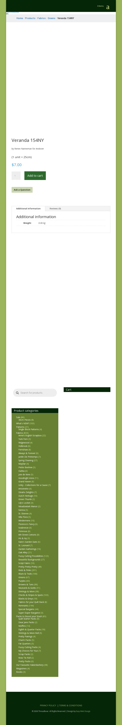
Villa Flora (23, 517)
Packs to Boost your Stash (29, 616)
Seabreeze (23, 527)
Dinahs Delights (26, 492)
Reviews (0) (55, 208)
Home (20, 18)
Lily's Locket (24, 502)
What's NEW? (22, 423)
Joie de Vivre (24, 474)
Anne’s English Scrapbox (30, 435)
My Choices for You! (28, 650)
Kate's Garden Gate (27, 541)
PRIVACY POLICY (48, 705)
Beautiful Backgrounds (29, 559)
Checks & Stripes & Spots (30, 595)
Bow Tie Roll (24, 657)
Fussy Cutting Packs (28, 647)
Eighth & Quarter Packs (29, 629)
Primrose (22, 531)
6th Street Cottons (27, 534)
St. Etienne (23, 513)
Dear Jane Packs (26, 622)
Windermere (24, 520)
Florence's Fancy (26, 524)
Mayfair (22, 463)
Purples (22, 580)
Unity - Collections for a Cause (33, 485)
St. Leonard (23, 545)
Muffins (22, 625)
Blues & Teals (25, 573)
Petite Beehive (25, 467)
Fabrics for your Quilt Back (31, 602)
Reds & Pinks (24, 570)
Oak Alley (22, 552)
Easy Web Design (83, 711)
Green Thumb (25, 499)
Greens (21, 577)
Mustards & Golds (27, 587)
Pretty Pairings (25, 636)
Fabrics (19, 432)
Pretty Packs (24, 661)
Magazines (21, 668)
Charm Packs (24, 640)
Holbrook (22, 446)
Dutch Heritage (25, 495)
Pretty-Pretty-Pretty (27, 566)
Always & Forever (26, 453)
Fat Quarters (24, 643)
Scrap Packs (24, 654)
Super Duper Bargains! (29, 612)
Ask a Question (22, 189)
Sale (18, 417)
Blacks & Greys (25, 598)
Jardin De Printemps (28, 456)
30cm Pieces (24, 419)
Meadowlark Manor (27, 506)
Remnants (23, 605)
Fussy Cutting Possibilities (30, 556)
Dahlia (21, 470)
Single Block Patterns (28, 429)
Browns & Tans (25, 584)
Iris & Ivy (22, 538)
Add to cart (35, 176)
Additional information (28, 208)
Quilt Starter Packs (27, 618)
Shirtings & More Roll (28, 633)
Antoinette (23, 488)
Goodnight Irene (26, 478)
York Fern (23, 439)
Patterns (20, 427)
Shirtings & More (26, 591)
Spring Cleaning (25, 460)
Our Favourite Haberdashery (29, 664)
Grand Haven (24, 481)
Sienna (21, 510)
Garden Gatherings (27, 549)
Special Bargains (26, 609)
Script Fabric (24, 563)
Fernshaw (23, 449)
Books (19, 671)
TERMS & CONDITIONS (70, 705)
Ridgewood (23, 442)
